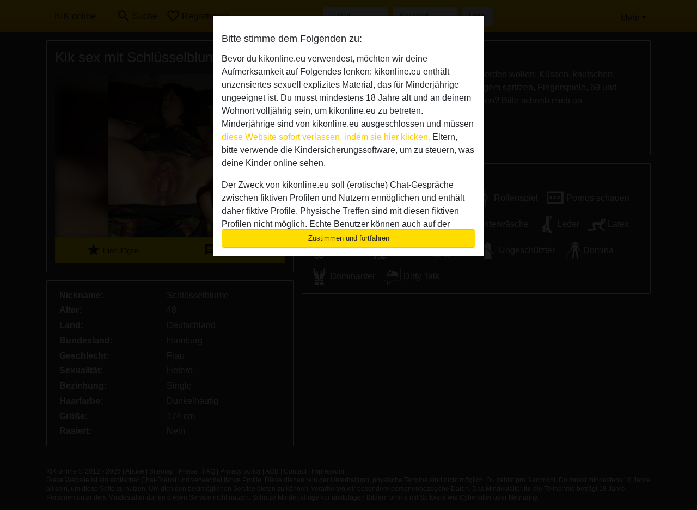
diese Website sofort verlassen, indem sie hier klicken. (326, 137)
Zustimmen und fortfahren (348, 238)
